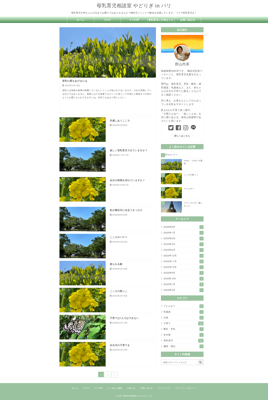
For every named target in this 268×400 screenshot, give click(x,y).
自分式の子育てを (120, 345)
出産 (150, 160)
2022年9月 (183, 272)
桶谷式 (133, 103)
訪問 (125, 170)
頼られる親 (116, 264)
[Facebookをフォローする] (178, 128)
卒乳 (125, 247)
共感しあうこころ (120, 120)
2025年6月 (183, 226)
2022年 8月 (183, 278)
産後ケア (117, 170)
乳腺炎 (135, 130)
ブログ (107, 19)
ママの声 (134, 19)
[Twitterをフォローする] (171, 128)
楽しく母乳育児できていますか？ (129, 150)
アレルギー (67, 103)
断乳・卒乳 (183, 328)
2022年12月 (183, 255)
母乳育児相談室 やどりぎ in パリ (134, 5)
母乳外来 (140, 135)
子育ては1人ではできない (124, 318)
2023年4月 (183, 244)
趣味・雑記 (115, 301)
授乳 (120, 135)
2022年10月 (183, 267)
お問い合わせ (187, 19)
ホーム (80, 19)
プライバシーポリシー (185, 388)
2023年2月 (183, 249)
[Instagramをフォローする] (185, 128)
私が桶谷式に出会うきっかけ (126, 210)
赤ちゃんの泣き (85, 108)
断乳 (125, 135)
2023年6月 (183, 238)
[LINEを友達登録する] (193, 128)
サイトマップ (164, 388)
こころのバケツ (118, 237)
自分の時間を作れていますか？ (127, 180)
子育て (77, 103)
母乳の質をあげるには (74, 80)
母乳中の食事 (143, 103)
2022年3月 (183, 289)
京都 (119, 103)
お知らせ (131, 388)
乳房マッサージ (108, 103)
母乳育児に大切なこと (161, 19)
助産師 (125, 103)
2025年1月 (183, 232)
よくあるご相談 (114, 388)
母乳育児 (85, 103)
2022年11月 (183, 261)
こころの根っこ (118, 291)
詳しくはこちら (182, 135)
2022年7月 (183, 284)
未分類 (183, 334)
